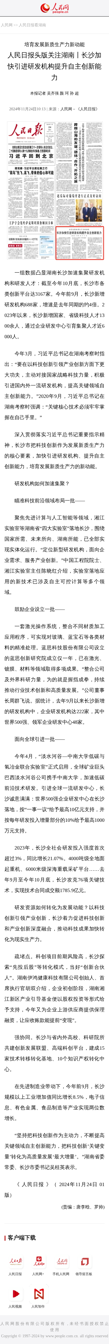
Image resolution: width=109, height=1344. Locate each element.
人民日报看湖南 (32, 25)
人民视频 (15, 1306)
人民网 (7, 25)
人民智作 (38, 1306)
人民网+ (38, 1274)
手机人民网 (61, 1274)
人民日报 (15, 1274)
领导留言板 (83, 1274)
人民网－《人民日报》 (79, 109)
